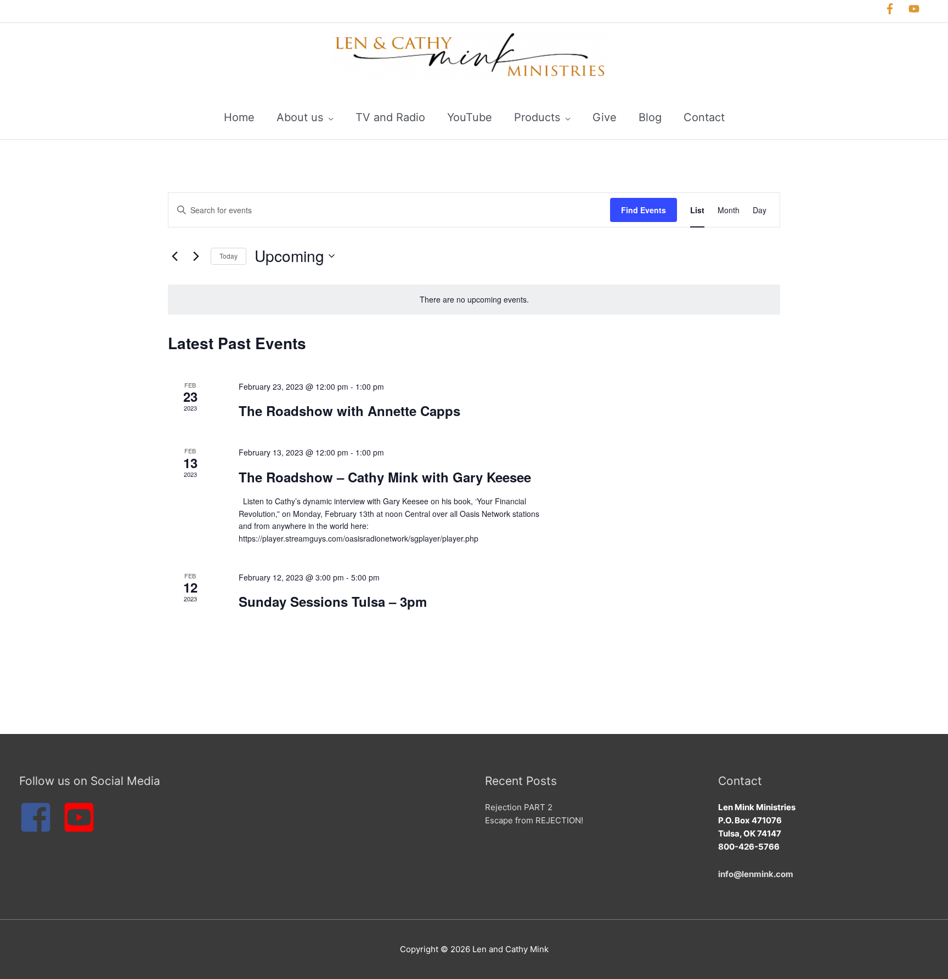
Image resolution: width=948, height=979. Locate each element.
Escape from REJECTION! (534, 820)
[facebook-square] (39, 817)
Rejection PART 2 (518, 807)
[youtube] (917, 8)
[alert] (474, 299)
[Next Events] (195, 256)
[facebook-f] (895, 8)
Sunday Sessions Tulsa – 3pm (333, 601)
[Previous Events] (174, 256)
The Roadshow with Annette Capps (349, 410)
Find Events (643, 209)
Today (228, 255)
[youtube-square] (80, 817)
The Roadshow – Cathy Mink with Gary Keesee (385, 477)
